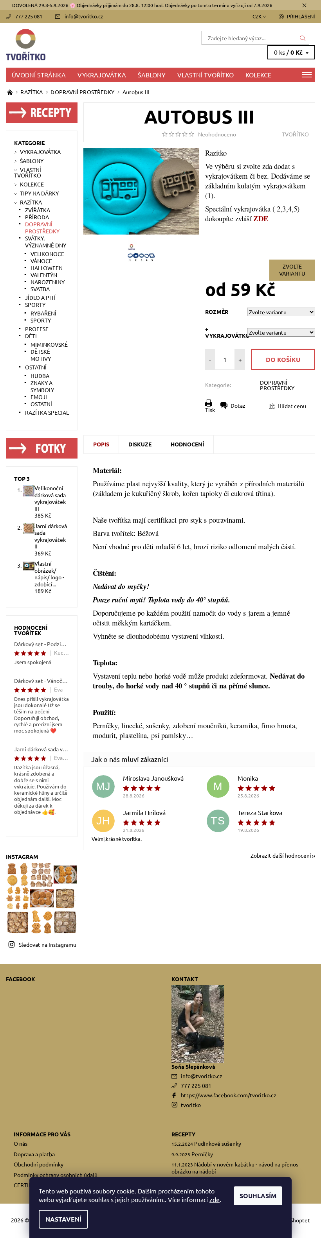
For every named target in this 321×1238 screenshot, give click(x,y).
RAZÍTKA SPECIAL (47, 412)
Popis (101, 444)
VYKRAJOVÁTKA (102, 75)
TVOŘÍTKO (295, 134)
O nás (20, 1143)
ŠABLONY (152, 75)
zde (214, 1199)
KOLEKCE (258, 75)
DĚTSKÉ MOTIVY (41, 355)
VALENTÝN (44, 274)
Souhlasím (258, 1195)
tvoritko (191, 1104)
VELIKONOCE (47, 253)
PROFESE (37, 328)
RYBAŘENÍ (43, 313)
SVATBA (40, 288)
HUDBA (40, 375)
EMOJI (39, 396)
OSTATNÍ (36, 367)
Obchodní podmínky (38, 1164)
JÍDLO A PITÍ (40, 297)
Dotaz (238, 405)
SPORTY (35, 304)
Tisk (210, 409)
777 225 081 (28, 16)
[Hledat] (303, 38)
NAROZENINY (48, 281)
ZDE (260, 218)
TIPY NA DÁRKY (39, 193)
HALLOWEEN (47, 267)
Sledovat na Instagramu (47, 944)
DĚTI (31, 335)
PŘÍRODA (37, 216)
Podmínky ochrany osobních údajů (55, 1174)
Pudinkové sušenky (217, 1143)
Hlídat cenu (292, 405)
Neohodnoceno (217, 134)
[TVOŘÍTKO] (83, 45)
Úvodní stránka (39, 75)
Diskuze (139, 444)
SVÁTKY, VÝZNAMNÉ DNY (45, 242)
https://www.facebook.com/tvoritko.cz (228, 1094)
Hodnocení (187, 444)
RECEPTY (183, 1134)
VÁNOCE (41, 260)
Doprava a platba (34, 1153)
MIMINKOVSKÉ (49, 344)
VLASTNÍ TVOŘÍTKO (205, 75)
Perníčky (202, 1153)
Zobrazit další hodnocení (281, 855)
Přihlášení (301, 16)
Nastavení (63, 1219)
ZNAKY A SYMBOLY (42, 386)
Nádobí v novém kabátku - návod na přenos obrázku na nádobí (234, 1168)
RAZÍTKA (31, 202)
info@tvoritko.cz (84, 16)
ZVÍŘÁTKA (37, 209)
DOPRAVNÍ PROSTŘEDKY (277, 385)
